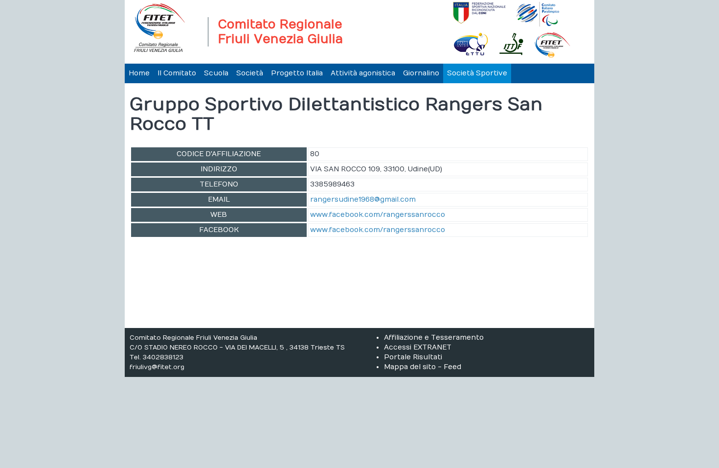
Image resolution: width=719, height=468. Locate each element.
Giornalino (421, 73)
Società (249, 73)
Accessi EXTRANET (417, 347)
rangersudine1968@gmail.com (363, 199)
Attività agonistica (363, 73)
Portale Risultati (413, 357)
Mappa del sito (410, 367)
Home (139, 73)
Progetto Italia (297, 73)
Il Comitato (176, 73)
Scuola (216, 73)
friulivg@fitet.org (157, 367)
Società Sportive (477, 73)
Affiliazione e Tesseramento (434, 337)
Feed (452, 367)
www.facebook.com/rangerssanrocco (377, 215)
